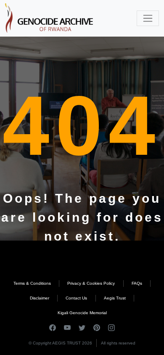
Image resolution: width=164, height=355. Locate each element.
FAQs (137, 283)
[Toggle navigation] (148, 18)
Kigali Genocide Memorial (82, 312)
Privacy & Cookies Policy (91, 283)
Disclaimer (39, 298)
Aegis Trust (115, 298)
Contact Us (76, 298)
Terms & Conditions (32, 283)
